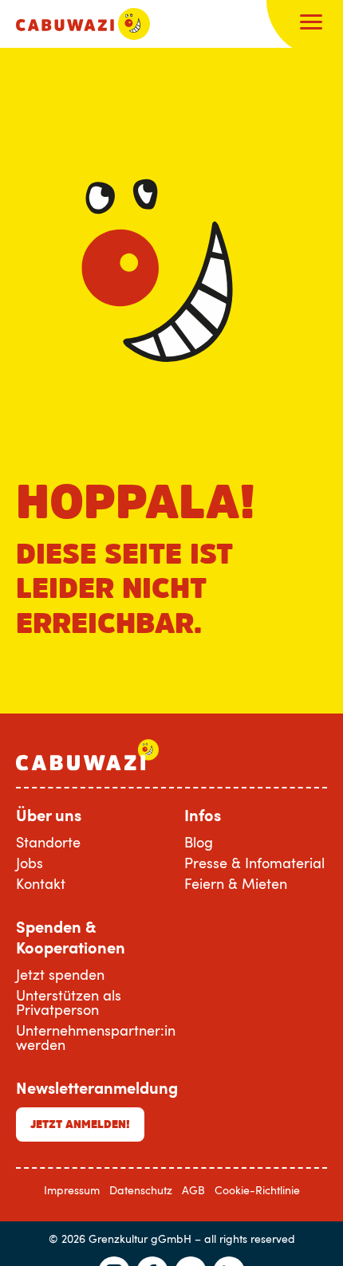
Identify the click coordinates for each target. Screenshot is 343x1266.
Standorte (48, 841)
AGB (193, 1189)
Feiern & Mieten (235, 883)
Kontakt (40, 883)
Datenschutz (140, 1189)
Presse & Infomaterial (254, 862)
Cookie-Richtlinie (257, 1189)
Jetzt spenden (60, 974)
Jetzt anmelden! (80, 1124)
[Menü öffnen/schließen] (311, 23)
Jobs (29, 862)
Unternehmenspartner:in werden (95, 1037)
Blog (198, 841)
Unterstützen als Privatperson (68, 1002)
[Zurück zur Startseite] (83, 24)
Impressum (72, 1189)
